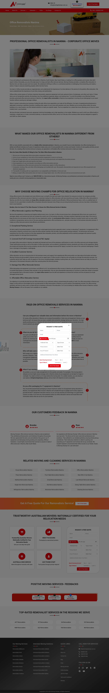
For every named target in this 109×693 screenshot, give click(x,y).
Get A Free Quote (54, 366)
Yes (56, 360)
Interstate (57, 362)
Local (64, 362)
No (60, 360)
